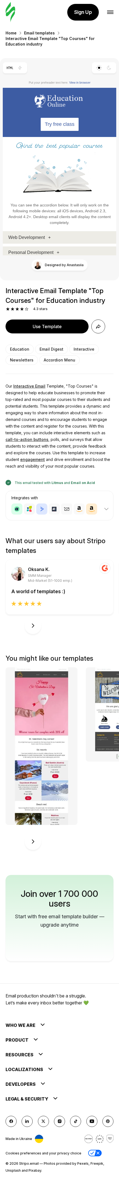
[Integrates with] (106, 509)
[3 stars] (17, 309)
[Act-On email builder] (29, 509)
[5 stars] (26, 309)
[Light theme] (99, 67)
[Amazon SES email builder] (91, 509)
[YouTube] (91, 1121)
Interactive (84, 349)
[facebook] (11, 1121)
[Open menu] (110, 12)
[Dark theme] (109, 67)
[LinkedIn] (27, 1121)
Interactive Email (29, 386)
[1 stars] (8, 309)
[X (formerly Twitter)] (43, 1121)
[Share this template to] (98, 326)
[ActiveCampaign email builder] (41, 509)
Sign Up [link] (83, 12)
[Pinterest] (107, 1121)
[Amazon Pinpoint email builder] (79, 509)
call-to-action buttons (27, 439)
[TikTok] (75, 1121)
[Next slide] (33, 625)
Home (11, 33)
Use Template (47, 326)
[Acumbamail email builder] (66, 509)
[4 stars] (22, 309)
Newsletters (21, 360)
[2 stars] (12, 309)
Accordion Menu (59, 360)
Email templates (39, 33)
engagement (32, 459)
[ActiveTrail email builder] (54, 509)
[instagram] (59, 1121)
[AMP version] (20, 67)
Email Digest (51, 349)
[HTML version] (10, 67)
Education (19, 349)
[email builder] (10, 12)
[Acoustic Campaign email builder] (16, 509)
